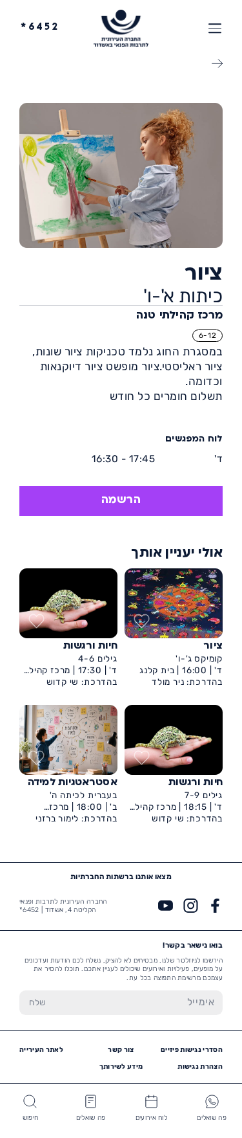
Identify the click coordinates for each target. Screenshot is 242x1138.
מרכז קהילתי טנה (179, 316)
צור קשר (121, 1049)
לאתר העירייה (41, 1049)
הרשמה (121, 500)
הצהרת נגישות (200, 1066)
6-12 (208, 335)
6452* (40, 27)
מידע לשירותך (121, 1066)
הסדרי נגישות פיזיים (192, 1049)
